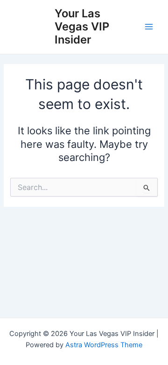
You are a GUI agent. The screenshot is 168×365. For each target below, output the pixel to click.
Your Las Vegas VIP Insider (82, 27)
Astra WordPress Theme (103, 345)
